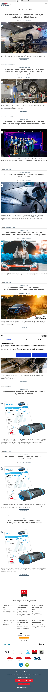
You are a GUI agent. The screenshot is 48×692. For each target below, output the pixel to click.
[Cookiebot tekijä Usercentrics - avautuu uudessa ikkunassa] (41, 336)
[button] (46, 4)
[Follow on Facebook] (30, 687)
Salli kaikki (39, 354)
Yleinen (29, 12)
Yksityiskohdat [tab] (24, 339)
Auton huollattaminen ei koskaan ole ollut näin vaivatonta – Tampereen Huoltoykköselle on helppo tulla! (24, 233)
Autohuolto (20, 12)
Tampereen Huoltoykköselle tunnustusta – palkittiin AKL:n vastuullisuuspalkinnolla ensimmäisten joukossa (24, 122)
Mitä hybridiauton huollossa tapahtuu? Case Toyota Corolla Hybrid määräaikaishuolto (24, 15)
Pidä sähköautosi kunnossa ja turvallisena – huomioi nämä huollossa (24, 175)
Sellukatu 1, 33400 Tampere (12, 674)
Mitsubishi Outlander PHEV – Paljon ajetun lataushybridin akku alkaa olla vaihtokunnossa (24, 521)
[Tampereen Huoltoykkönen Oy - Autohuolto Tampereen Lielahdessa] (6, 4)
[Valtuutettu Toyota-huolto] (17, 1)
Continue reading (24, 59)
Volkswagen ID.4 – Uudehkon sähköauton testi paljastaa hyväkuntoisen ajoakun (24, 392)
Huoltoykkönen (27, 20)
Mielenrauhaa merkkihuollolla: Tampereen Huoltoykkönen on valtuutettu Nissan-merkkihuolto (24, 288)
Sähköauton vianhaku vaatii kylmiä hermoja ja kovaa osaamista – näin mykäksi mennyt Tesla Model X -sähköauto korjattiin (24, 71)
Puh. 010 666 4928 (23, 674)
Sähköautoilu (24, 12)
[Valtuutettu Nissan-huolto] (19, 1)
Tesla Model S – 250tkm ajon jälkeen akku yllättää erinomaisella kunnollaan (24, 457)
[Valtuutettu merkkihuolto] (7, 652)
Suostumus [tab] (8, 339)
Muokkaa (23, 354)
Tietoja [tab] (39, 339)
